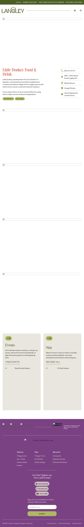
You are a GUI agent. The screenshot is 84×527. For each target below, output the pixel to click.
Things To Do (40, 456)
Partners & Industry (60, 462)
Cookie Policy (76, 523)
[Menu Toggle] (75, 10)
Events (19, 465)
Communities (22, 462)
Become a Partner (74, 2)
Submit (42, 514)
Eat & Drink (19, 98)
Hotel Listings (40, 462)
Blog (19, 2)
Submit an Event (30, 2)
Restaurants (8, 98)
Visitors (20, 452)
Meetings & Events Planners (51, 2)
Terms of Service (64, 523)
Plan (36, 452)
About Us (56, 452)
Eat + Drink (21, 459)
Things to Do (22, 456)
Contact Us (57, 456)
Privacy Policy (51, 523)
